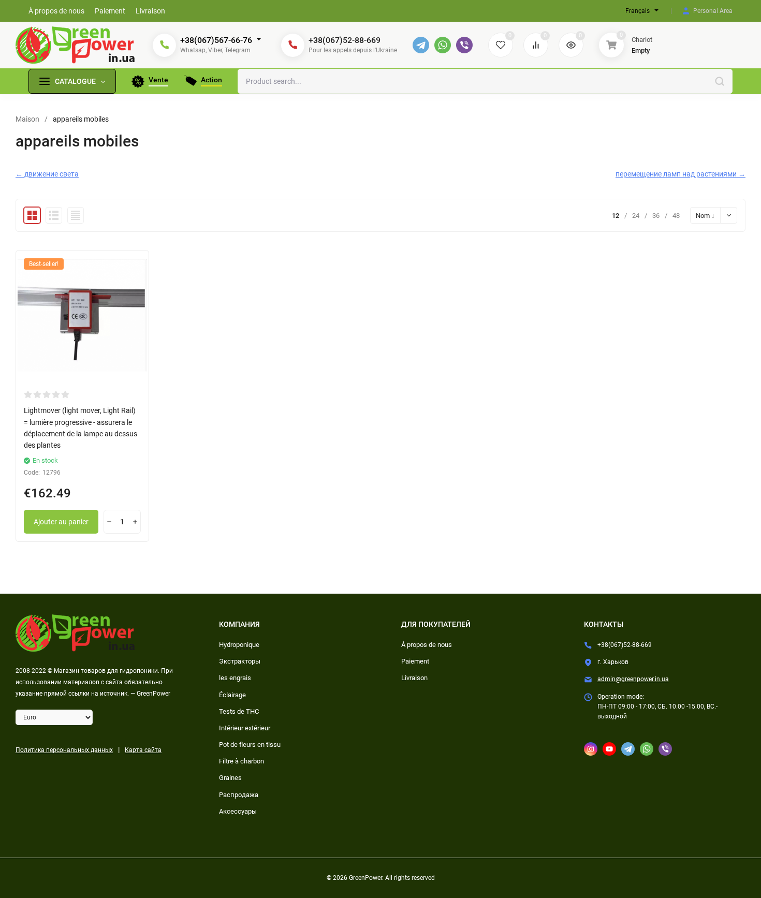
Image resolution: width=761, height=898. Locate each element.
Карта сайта (143, 750)
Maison (27, 119)
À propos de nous (426, 645)
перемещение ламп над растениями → (680, 174)
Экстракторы (239, 661)
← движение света (47, 174)
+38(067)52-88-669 (344, 40)
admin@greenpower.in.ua (633, 679)
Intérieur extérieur (244, 728)
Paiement (415, 661)
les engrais (235, 678)
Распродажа (238, 795)
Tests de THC (239, 711)
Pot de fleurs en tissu (250, 744)
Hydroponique (239, 645)
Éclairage (232, 695)
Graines (230, 778)
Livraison (414, 678)
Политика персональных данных (64, 750)
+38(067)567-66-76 (216, 40)
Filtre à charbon (241, 761)
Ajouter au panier (61, 522)
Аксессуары (238, 811)
